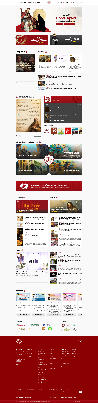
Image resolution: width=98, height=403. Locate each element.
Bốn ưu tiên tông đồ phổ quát (27, 142)
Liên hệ (41, 42)
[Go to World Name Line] (66, 325)
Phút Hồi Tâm (29, 356)
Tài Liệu (59, 397)
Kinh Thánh (51, 351)
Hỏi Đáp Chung (73, 397)
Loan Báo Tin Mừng (41, 357)
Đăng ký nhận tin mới (64, 389)
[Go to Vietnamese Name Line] (21, 324)
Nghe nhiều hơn (48, 125)
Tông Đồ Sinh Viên (41, 366)
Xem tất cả (79, 104)
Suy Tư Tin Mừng (52, 366)
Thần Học (51, 353)
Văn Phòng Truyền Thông (42, 379)
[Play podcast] (50, 110)
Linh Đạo (19, 197)
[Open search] (78, 2)
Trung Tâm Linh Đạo (41, 351)
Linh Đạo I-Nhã (29, 353)
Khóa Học (73, 358)
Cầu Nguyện (52, 365)
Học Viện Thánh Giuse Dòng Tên (42, 383)
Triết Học (51, 355)
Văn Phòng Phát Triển (41, 377)
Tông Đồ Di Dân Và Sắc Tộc (42, 364)
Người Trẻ (62, 397)
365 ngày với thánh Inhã (65, 363)
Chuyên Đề (51, 363)
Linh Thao (28, 355)
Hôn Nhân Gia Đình (53, 360)
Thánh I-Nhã (29, 351)
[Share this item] (34, 82)
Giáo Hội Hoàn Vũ (75, 353)
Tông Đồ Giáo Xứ (41, 359)
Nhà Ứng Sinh (35, 392)
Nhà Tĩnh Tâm (29, 392)
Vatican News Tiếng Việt (65, 356)
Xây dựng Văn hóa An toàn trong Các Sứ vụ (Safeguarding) (20, 360)
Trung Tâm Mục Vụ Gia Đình (21, 392)
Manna (62, 358)
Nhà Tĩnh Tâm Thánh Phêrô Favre (42, 354)
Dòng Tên (17, 364)
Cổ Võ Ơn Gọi (40, 372)
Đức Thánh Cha (74, 351)
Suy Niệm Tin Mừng (53, 368)
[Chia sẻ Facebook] (20, 136)
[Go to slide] (46, 30)
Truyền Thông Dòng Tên (64, 351)
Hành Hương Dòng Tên (42, 376)
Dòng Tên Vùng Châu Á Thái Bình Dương (31, 389)
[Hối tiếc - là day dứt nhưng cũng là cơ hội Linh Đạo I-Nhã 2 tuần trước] (32, 207)
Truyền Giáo (51, 356)
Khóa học (19, 291)
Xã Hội (51, 361)
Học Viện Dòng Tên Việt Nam (53, 389)
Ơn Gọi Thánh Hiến (53, 358)
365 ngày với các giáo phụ (65, 365)
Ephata (62, 361)
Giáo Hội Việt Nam (75, 355)
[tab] (16, 86)
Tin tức (18, 250)
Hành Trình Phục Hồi (64, 355)
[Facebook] (78, 341)
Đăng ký (74, 41)
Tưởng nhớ (17, 357)
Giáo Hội (51, 397)
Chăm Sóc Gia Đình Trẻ (42, 369)
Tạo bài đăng (28, 397)
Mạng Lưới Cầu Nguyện (42, 361)
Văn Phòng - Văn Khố (41, 381)
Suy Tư (52, 197)
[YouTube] (81, 341)
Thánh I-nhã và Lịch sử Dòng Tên (20, 352)
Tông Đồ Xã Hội (40, 362)
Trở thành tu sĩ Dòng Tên (20, 354)
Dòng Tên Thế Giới (19, 389)
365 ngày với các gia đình (65, 366)
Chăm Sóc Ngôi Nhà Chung (42, 371)
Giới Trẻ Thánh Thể (41, 367)
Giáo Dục (39, 374)
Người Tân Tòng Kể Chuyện (65, 353)
